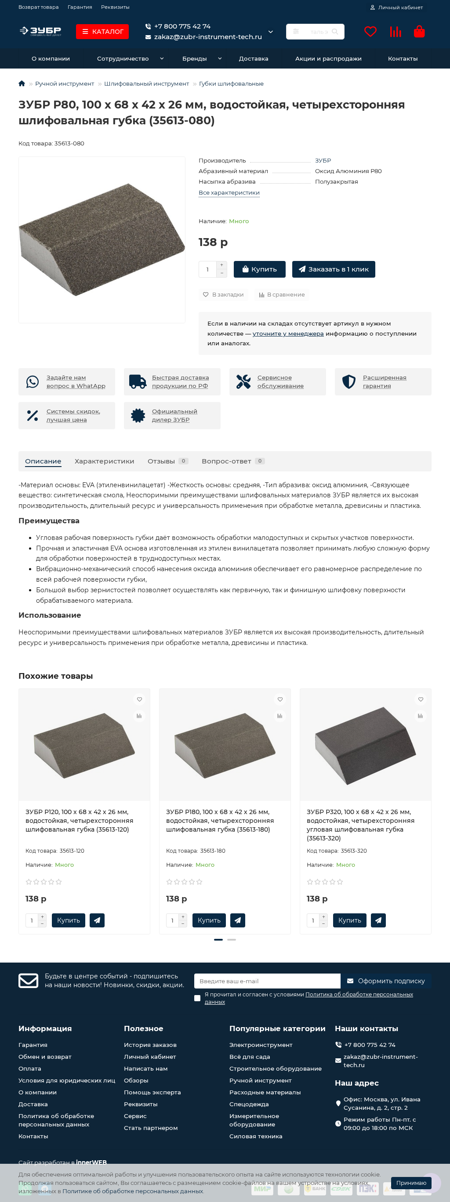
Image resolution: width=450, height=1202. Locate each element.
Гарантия (80, 7)
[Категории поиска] (296, 31)
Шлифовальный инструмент (146, 83)
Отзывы (166, 461)
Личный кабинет (150, 1056)
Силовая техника (256, 1136)
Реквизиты (115, 7)
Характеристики (104, 461)
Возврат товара (38, 7)
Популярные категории (277, 1028)
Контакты (403, 58)
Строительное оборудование (275, 1068)
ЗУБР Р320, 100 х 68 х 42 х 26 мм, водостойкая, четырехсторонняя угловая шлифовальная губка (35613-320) (361, 825)
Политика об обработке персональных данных (56, 1120)
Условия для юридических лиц (66, 1080)
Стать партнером (151, 1127)
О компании (51, 58)
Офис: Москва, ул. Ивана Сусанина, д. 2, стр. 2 (382, 1103)
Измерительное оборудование (254, 1120)
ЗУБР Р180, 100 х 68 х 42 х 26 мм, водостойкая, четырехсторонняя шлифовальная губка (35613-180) (220, 820)
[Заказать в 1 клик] (97, 920)
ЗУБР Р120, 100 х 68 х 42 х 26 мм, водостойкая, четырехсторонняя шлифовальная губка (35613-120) (79, 820)
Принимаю (411, 1183)
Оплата (29, 1068)
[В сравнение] (139, 716)
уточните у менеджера (288, 333)
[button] (19, 810)
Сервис (135, 1115)
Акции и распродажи (328, 58)
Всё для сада (249, 1056)
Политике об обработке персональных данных (132, 1191)
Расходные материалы (265, 1092)
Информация (45, 1028)
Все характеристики (229, 192)
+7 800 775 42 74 (182, 26)
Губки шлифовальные (231, 83)
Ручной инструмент (64, 83)
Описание (43, 461)
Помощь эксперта (152, 1092)
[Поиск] (335, 32)
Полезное (143, 1028)
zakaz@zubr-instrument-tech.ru (381, 1060)
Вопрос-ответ (231, 461)
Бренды (194, 58)
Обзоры (136, 1080)
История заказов (150, 1044)
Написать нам (146, 1068)
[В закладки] (139, 699)
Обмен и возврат (45, 1056)
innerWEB (91, 1162)
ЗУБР (323, 160)
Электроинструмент (261, 1044)
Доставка (254, 58)
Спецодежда (249, 1104)
